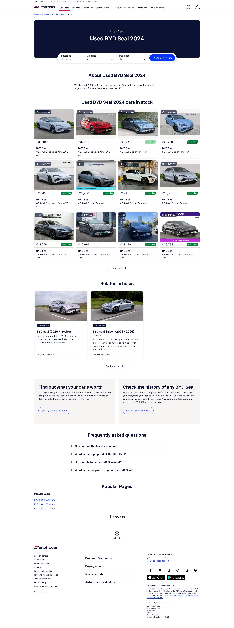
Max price (124, 55)
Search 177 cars (164, 58)
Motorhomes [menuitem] (55, 2)
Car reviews (116, 8)
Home (36, 14)
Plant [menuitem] (85, 2)
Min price (91, 55)
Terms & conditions (42, 578)
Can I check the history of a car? (96, 446)
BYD (56, 14)
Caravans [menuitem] (65, 2)
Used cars (64, 8)
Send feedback (157, 560)
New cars (76, 8)
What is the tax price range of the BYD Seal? (104, 470)
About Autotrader (41, 563)
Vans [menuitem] (41, 2)
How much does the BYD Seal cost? (98, 462)
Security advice (41, 556)
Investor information (43, 571)
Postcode (66, 55)
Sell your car (87, 8)
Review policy (40, 582)
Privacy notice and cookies (46, 575)
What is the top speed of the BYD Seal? (100, 454)
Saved (188, 8)
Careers (37, 567)
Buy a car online (157, 8)
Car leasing (129, 8)
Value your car (102, 8)
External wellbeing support (46, 586)
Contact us (39, 559)
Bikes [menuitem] (47, 2)
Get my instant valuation (54, 410)
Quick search (94, 574)
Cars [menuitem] (36, 2)
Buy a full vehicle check (138, 410)
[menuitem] (64, 8)
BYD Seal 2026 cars (44, 500)
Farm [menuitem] (79, 2)
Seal (62, 14)
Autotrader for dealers (100, 582)
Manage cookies (40, 592)
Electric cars (142, 8)
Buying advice (94, 566)
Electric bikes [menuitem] (93, 2)
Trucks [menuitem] (73, 2)
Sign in (197, 8)
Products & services (98, 558)
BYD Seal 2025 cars (44, 504)
